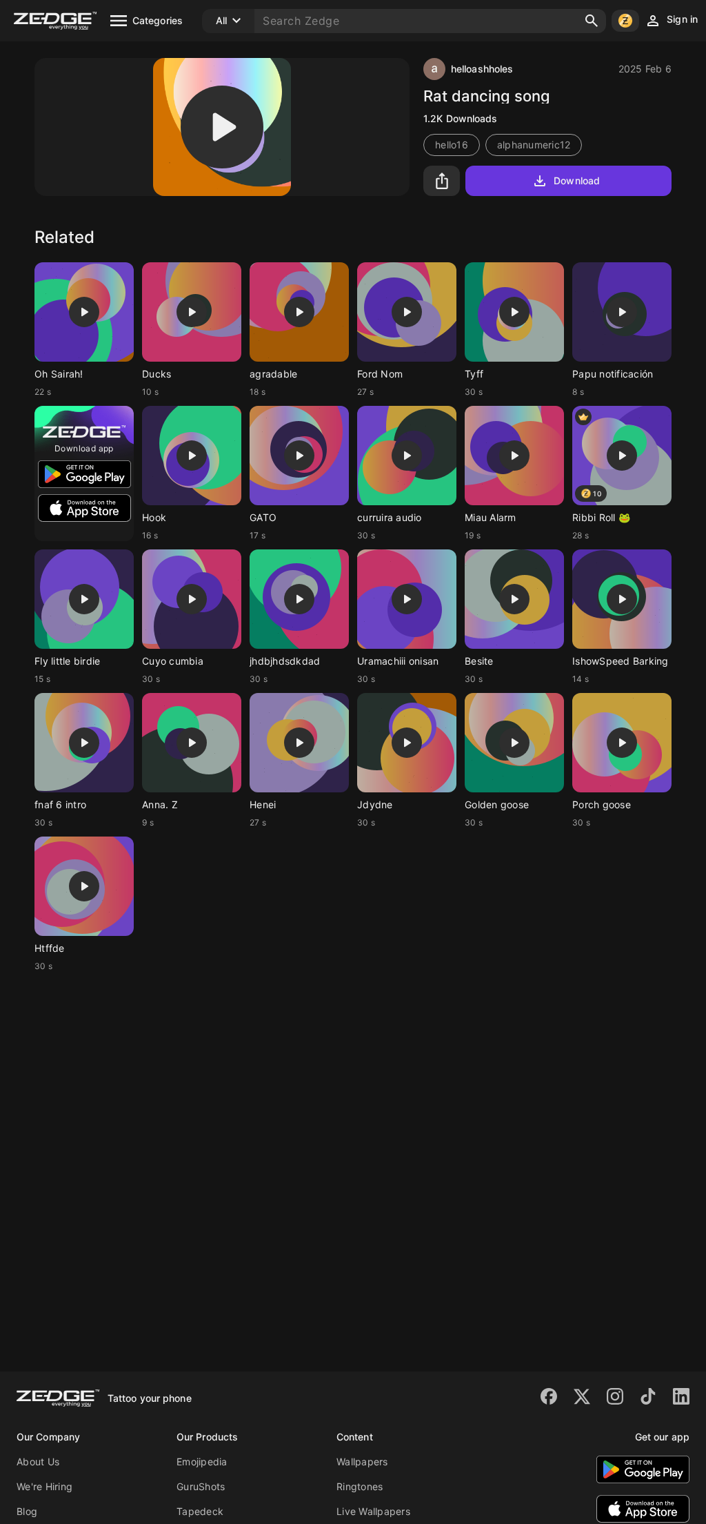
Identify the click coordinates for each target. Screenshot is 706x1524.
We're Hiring (44, 1486)
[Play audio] (222, 127)
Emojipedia (202, 1461)
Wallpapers (362, 1461)
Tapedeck (199, 1511)
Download (577, 180)
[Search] (591, 20)
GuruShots (200, 1486)
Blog (27, 1511)
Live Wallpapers (373, 1511)
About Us (38, 1461)
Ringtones (359, 1486)
